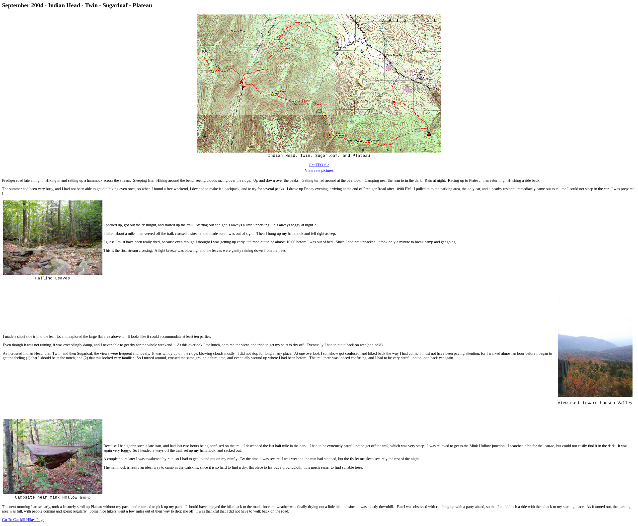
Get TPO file (319, 165)
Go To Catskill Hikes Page (23, 520)
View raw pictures (319, 170)
